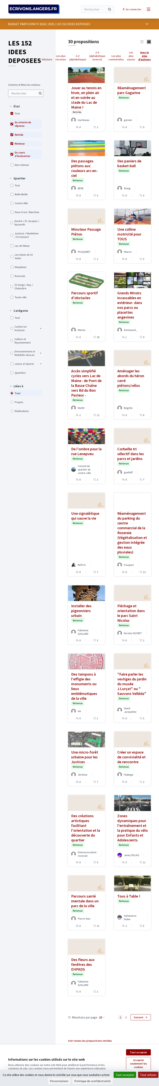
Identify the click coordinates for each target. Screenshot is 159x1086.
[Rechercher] (109, 9)
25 (100, 1017)
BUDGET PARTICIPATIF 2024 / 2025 (31, 24)
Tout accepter (138, 1052)
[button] (14, 106)
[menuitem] (25, 93)
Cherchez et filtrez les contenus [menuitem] (24, 85)
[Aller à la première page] (34, 9)
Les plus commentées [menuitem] (116, 57)
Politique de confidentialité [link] (92, 1081)
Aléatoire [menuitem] (47, 59)
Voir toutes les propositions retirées (90, 1040)
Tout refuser (148, 1075)
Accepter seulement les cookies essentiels (138, 1065)
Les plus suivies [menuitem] (131, 56)
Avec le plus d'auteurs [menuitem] (144, 56)
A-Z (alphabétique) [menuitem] (77, 57)
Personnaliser (59, 1081)
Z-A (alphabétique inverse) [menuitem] (97, 56)
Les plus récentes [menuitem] (60, 57)
